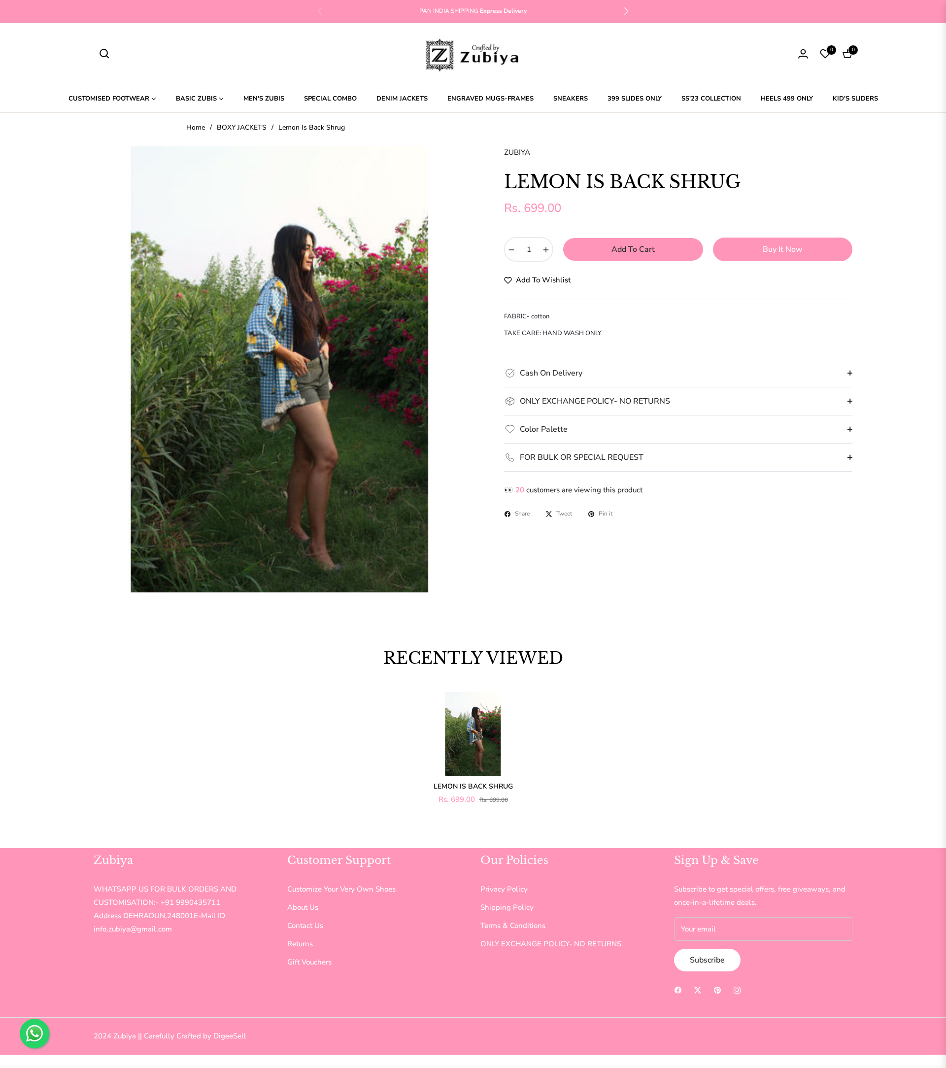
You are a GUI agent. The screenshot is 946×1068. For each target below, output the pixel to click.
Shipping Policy (507, 907)
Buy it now (783, 249)
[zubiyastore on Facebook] (678, 990)
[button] (626, 11)
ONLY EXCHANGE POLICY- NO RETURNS (550, 944)
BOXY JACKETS (242, 127)
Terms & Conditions (512, 925)
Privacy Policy (504, 889)
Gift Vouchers (309, 962)
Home (195, 127)
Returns (300, 944)
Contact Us (305, 925)
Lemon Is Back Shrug (473, 786)
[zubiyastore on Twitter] (698, 990)
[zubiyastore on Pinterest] (717, 990)
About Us (302, 907)
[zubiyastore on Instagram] (737, 990)
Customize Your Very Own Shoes (341, 889)
